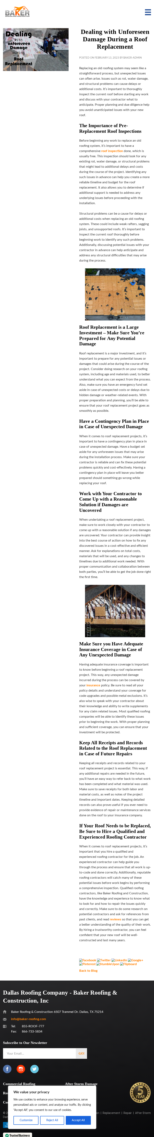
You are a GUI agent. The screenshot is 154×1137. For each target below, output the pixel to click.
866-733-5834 (32, 1031)
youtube (48, 1069)
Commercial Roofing (19, 1084)
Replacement (111, 1113)
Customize (26, 1120)
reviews (115, 919)
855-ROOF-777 (33, 1026)
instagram (21, 1069)
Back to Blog (88, 970)
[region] (52, 1107)
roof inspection (112, 151)
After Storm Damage (81, 1084)
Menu (147, 12)
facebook (7, 1069)
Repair (128, 1113)
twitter (34, 1069)
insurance (93, 685)
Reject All (52, 1120)
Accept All (78, 1120)
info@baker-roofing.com (28, 1019)
